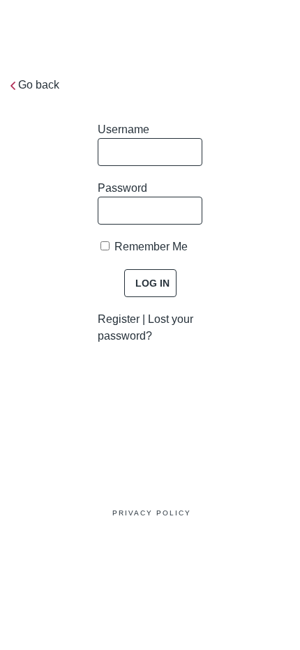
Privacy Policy (151, 513)
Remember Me (150, 246)
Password (122, 188)
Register (119, 319)
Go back (38, 85)
